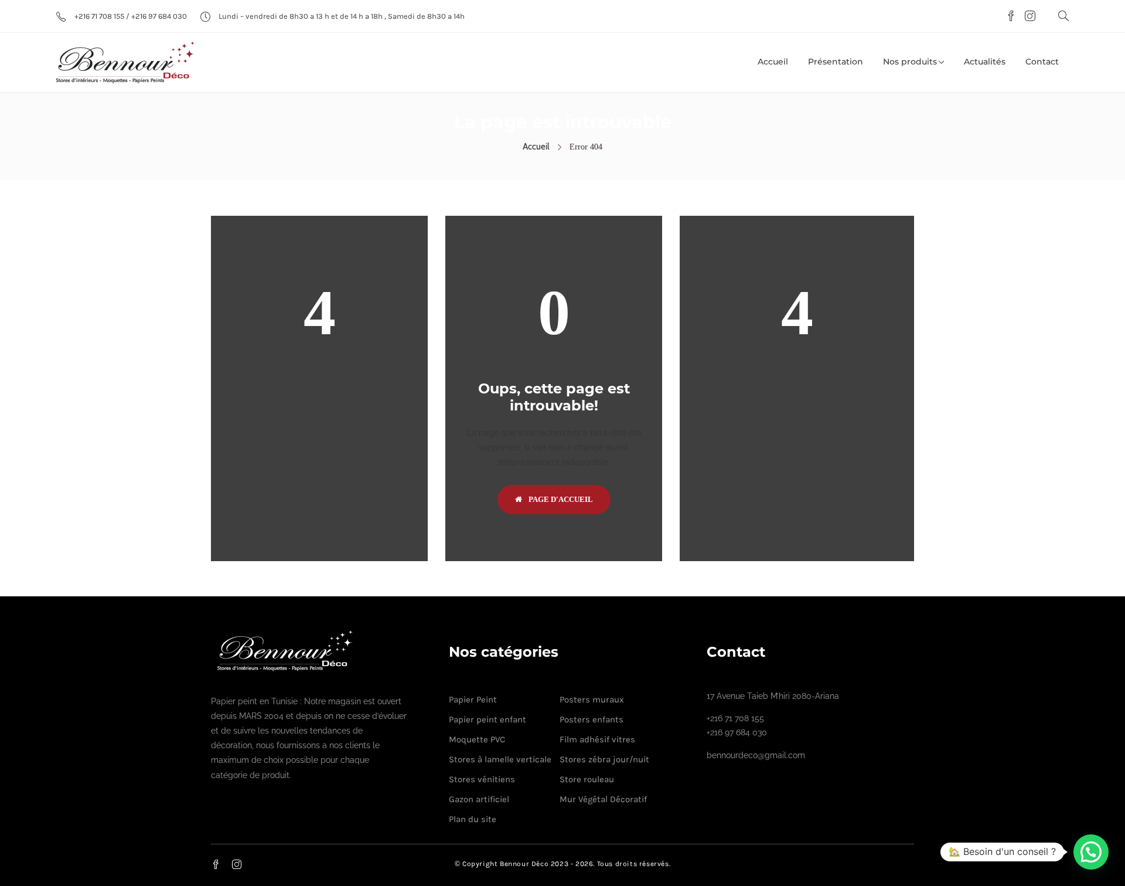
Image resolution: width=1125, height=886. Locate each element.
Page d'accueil (560, 499)
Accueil (773, 61)
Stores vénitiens (482, 779)
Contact (1042, 61)
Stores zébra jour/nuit (604, 759)
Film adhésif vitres (597, 739)
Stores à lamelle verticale (500, 759)
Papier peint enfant (487, 719)
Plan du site (472, 819)
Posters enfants (591, 719)
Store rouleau (587, 779)
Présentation (835, 61)
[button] (1091, 852)
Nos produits (910, 61)
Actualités (984, 61)
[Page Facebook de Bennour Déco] (1009, 17)
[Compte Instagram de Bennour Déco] (1027, 17)
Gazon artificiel (479, 799)
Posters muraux (592, 699)
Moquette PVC (477, 739)
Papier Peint (473, 699)
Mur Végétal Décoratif (603, 799)
